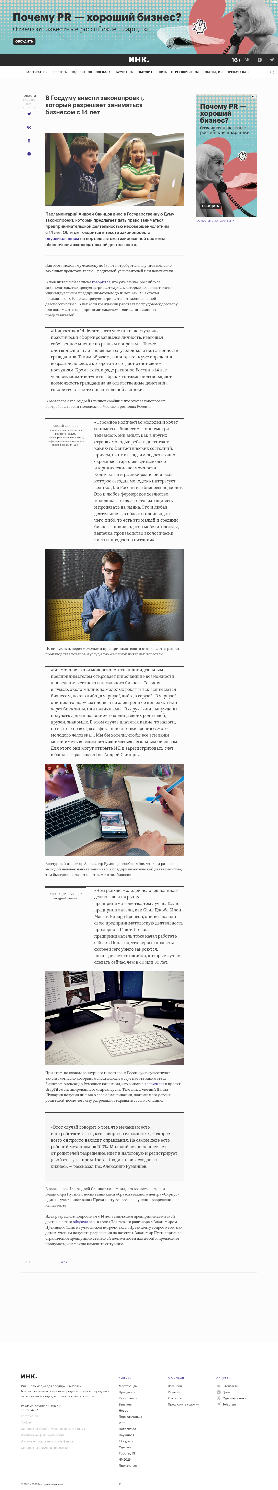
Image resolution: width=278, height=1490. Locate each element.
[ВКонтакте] (247, 60)
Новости (125, 1410)
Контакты (175, 1398)
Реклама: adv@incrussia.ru (40, 1406)
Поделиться (81, 72)
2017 (64, 1262)
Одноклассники (234, 1398)
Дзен (226, 1392)
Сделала (103, 72)
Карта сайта (29, 1416)
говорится (101, 282)
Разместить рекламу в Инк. (215, 221)
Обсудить (146, 72)
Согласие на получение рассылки (44, 1448)
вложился (155, 1084)
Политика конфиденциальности (42, 1435)
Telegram (229, 1404)
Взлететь (59, 72)
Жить (162, 72)
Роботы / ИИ (213, 72)
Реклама (174, 1392)
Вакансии (175, 1386)
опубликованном (62, 239)
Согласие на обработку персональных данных (53, 1429)
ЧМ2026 (125, 1459)
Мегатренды (128, 1386)
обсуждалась (84, 1222)
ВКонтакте (230, 1386)
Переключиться (185, 72)
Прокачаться (238, 72)
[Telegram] (272, 60)
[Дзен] (260, 60)
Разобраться (36, 72)
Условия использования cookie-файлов (47, 1441)
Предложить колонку (183, 1404)
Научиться (124, 72)
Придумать (127, 1392)
